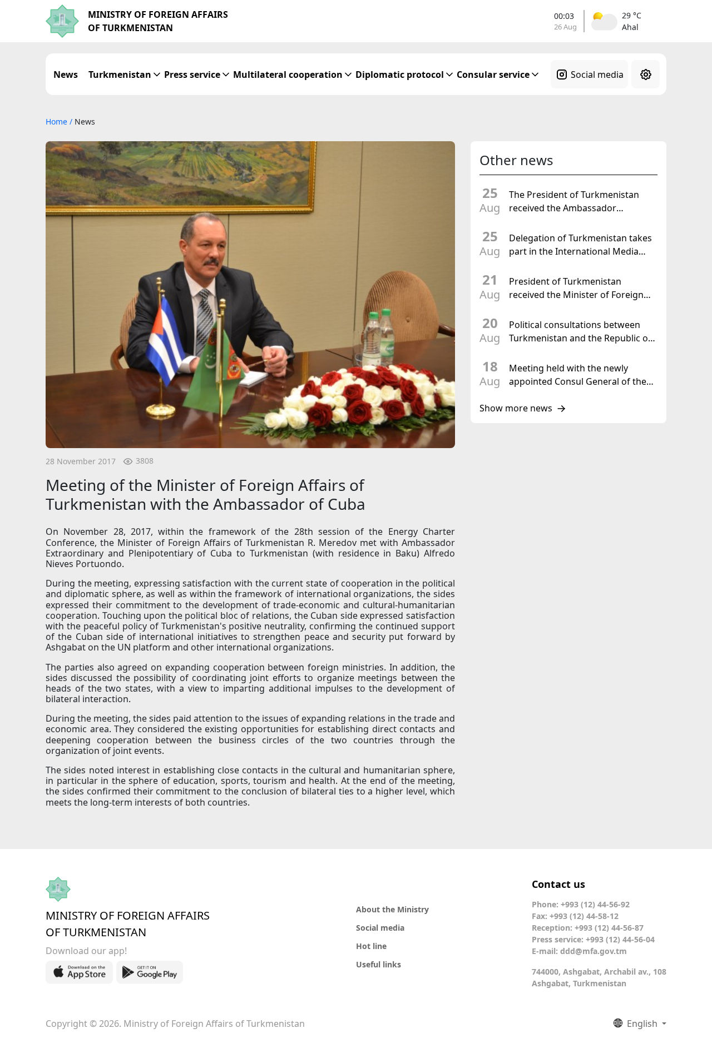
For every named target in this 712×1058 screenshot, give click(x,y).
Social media (597, 74)
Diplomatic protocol (399, 74)
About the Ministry (392, 909)
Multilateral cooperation (288, 74)
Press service (192, 74)
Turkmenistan (119, 74)
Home (58, 121)
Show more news (515, 408)
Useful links (378, 964)
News (65, 74)
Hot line (371, 946)
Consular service (493, 74)
